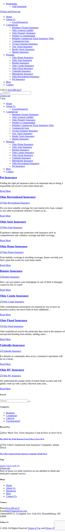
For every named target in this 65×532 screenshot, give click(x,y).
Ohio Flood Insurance (13, 320)
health (14, 466)
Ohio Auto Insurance (13, 221)
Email (3, 511)
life (18, 466)
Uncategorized (13, 421)
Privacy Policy (52, 528)
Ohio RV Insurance (12, 369)
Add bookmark (19, 6)
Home (9, 485)
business (9, 466)
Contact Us (11, 496)
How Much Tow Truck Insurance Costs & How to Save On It (22, 439)
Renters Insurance (11, 271)
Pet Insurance (8, 177)
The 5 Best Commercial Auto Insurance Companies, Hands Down (23, 454)
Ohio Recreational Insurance (18, 197)
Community (11, 415)
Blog (8, 493)
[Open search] (1, 93)
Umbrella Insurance (12, 345)
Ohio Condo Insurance (14, 295)
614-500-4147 (14, 90)
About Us (10, 488)
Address (4, 513)
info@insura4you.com (16, 511)
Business (10, 413)
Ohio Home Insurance (13, 246)
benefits (2, 466)
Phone (3, 508)
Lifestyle (10, 418)
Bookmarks (11, 3)
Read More (5, 191)
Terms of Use (34, 528)
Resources (11, 491)
